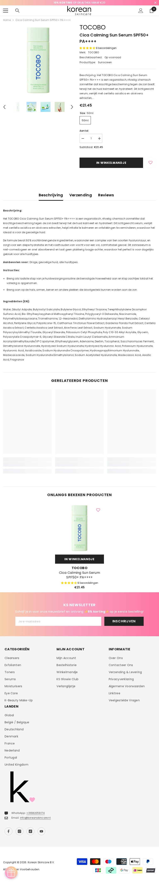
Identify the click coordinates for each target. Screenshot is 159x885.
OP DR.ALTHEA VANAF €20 (79, 2)
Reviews (106, 195)
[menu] (5, 10)
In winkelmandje (111, 163)
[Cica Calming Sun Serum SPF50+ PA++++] (79, 528)
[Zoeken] (17, 10)
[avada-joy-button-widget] (11, 873)
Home (7, 20)
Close (155, 2)
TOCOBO (93, 27)
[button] (4, 107)
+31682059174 (35, 813)
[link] (27, 464)
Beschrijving (51, 195)
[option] (79, 2)
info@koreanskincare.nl (35, 817)
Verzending (80, 195)
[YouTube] (41, 831)
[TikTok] (30, 831)
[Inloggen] (141, 10)
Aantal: (84, 130)
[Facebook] (8, 831)
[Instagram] (19, 831)
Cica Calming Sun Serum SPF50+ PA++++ (79, 575)
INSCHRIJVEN (124, 621)
